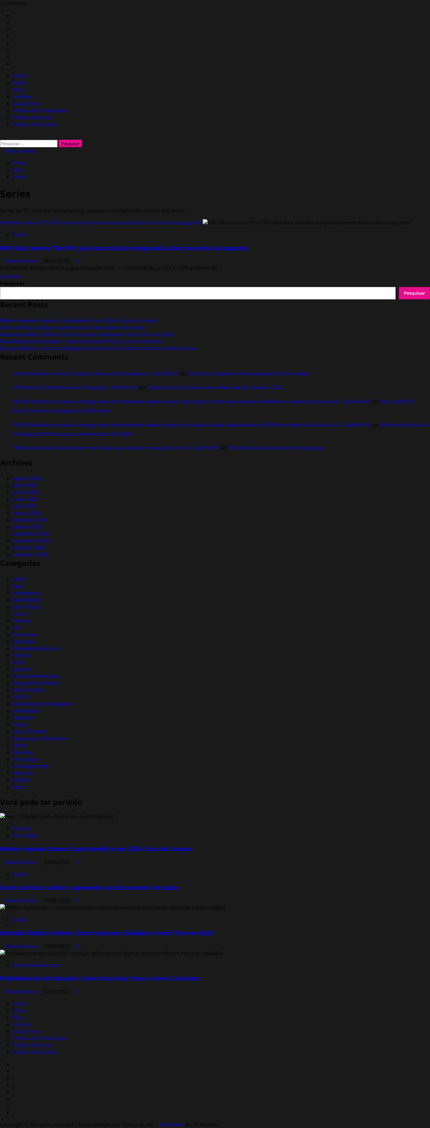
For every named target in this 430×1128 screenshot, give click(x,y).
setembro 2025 (30, 554)
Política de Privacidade (39, 110)
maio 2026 (25, 499)
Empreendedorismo (36, 648)
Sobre (20, 82)
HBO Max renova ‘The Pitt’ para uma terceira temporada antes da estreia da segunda (100, 222)
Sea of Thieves (30, 731)
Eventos (22, 655)
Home (20, 75)
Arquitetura (26, 593)
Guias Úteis (26, 103)
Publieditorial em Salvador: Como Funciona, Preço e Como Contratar (81, 341)
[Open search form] (2, 136)
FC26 (18, 662)
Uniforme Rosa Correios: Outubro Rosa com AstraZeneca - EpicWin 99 (96, 373)
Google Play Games (36, 683)
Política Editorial (32, 117)
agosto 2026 (27, 478)
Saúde (20, 724)
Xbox (18, 786)
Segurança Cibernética (39, 738)
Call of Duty (26, 606)
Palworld (23, 717)
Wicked (21, 780)
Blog (18, 89)
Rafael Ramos (21, 261)
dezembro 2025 (31, 533)
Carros (21, 613)
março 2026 (27, 513)
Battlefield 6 (27, 599)
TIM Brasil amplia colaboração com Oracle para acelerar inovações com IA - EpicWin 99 (116, 447)
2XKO (19, 579)
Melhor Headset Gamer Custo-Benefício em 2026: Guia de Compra (78, 320)
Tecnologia (25, 759)
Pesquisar (12, 283)
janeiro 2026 (27, 526)
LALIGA (21, 696)
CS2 (17, 627)
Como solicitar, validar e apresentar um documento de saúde (72, 327)
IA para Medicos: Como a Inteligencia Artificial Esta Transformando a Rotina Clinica (98, 348)
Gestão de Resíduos (36, 676)
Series (20, 234)
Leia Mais (11, 276)
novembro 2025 (31, 540)
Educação (24, 641)
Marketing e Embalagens (42, 703)
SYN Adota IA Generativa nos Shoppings (276, 447)
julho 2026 (25, 485)
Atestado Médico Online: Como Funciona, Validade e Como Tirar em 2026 (86, 334)
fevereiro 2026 (30, 519)
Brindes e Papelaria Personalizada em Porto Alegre (249, 373)
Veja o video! (19, 150)
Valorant (23, 773)
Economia (24, 634)
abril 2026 (24, 506)
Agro (18, 586)
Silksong (23, 752)
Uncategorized (30, 766)
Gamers (22, 669)
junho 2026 (26, 492)
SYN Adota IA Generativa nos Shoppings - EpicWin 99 (75, 387)
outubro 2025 (29, 547)
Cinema (22, 620)
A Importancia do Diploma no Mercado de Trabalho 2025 (215, 387)
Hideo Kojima (28, 689)
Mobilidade (26, 710)
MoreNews (172, 1124)
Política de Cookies (35, 124)
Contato (22, 96)
